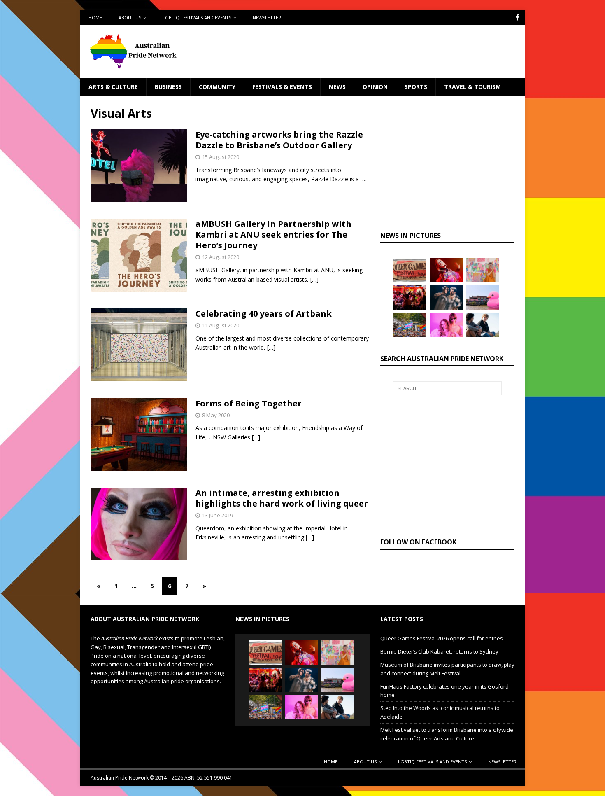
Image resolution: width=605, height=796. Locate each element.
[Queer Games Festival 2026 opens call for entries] (409, 270)
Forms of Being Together (248, 403)
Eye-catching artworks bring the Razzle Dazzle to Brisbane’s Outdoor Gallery (279, 140)
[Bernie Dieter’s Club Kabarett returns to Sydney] (446, 270)
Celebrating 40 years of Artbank (263, 313)
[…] (365, 179)
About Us (130, 17)
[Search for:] (447, 388)
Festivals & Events (282, 87)
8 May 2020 (216, 415)
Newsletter (267, 17)
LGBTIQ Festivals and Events (197, 17)
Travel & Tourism (472, 87)
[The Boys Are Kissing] (446, 325)
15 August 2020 (220, 157)
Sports (416, 87)
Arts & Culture (113, 87)
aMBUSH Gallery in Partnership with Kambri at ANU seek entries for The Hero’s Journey (273, 234)
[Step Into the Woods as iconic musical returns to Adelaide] (446, 297)
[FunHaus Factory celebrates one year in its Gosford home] (409, 297)
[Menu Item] (517, 17)
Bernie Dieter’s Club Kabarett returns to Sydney (439, 651)
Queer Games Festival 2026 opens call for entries (441, 638)
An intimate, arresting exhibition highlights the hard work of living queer (281, 498)
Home (95, 17)
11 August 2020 (220, 325)
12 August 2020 (220, 257)
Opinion (375, 87)
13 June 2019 (217, 515)
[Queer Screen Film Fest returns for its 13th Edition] (482, 325)
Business (168, 87)
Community (217, 87)
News (337, 87)
